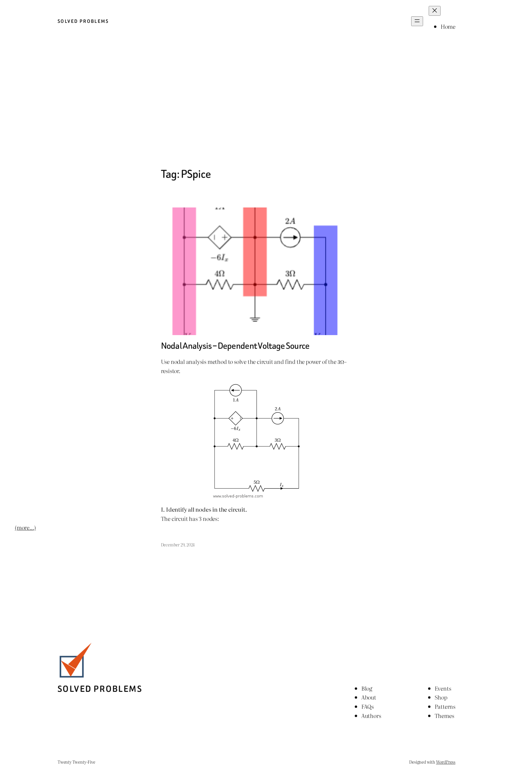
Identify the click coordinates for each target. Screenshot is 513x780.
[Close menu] (435, 11)
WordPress (445, 762)
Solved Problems (83, 21)
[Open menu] (417, 21)
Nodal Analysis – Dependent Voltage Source (235, 346)
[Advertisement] (256, 105)
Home (448, 26)
